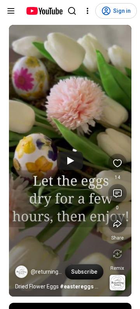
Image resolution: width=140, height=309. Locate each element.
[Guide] (11, 11)
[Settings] (87, 11)
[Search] (72, 11)
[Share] (117, 223)
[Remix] (117, 254)
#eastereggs (77, 286)
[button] (21, 272)
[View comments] (117, 193)
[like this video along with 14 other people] (117, 163)
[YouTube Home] (44, 11)
